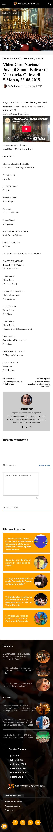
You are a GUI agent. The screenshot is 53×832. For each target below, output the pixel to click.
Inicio (4, 13)
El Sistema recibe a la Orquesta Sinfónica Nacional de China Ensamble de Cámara (16, 656)
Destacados (14, 13)
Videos (39, 59)
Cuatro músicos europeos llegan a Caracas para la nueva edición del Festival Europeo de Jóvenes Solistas (18, 722)
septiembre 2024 (18, 772)
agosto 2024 (16, 777)
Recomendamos (26, 59)
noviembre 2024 (18, 768)
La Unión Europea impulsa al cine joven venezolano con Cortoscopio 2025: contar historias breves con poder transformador (19, 544)
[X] (31, 427)
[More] (39, 94)
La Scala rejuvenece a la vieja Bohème (12, 383)
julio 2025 (15, 756)
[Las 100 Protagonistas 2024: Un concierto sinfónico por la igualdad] (43, 736)
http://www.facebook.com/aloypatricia (26, 413)
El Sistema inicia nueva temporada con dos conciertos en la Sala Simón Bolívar (18, 670)
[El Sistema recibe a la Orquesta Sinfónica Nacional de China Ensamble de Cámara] (43, 656)
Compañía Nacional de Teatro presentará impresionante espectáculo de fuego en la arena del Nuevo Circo (19, 708)
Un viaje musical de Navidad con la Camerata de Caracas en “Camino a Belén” (19, 581)
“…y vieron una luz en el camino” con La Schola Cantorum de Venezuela (16, 618)
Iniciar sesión (44, 465)
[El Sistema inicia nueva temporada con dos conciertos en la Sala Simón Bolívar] (43, 670)
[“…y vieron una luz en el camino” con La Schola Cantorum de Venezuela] (41, 618)
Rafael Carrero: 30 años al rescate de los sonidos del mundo (18, 563)
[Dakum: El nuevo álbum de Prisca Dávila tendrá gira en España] (43, 684)
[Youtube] (37, 822)
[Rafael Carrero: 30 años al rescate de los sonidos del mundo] (41, 562)
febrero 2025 (16, 760)
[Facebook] (22, 427)
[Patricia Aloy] (6, 86)
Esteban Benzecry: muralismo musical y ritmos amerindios (39, 384)
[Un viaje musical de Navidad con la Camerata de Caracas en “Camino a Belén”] (41, 581)
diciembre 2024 (18, 764)
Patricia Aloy (16, 86)
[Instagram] (26, 427)
